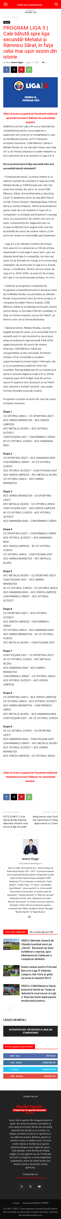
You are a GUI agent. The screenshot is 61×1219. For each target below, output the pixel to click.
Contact (16, 1203)
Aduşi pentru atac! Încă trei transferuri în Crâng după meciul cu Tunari (45, 820)
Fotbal (14, 17)
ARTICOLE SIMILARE (15, 932)
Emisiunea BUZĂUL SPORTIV (35, 1203)
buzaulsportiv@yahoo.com (30, 1177)
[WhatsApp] (29, 69)
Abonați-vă (49, 1076)
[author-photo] (30, 854)
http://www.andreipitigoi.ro (30, 863)
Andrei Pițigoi (17, 62)
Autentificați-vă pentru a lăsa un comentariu (30, 1031)
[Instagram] (30, 917)
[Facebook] (6, 69)
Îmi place (51, 1056)
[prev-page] (5, 1009)
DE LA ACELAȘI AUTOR (41, 932)
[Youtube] (39, 1186)
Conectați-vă (48, 1062)
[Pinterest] (21, 69)
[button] (5, 4)
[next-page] (10, 1009)
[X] (14, 69)
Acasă (6, 17)
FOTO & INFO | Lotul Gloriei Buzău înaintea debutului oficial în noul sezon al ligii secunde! (15, 821)
